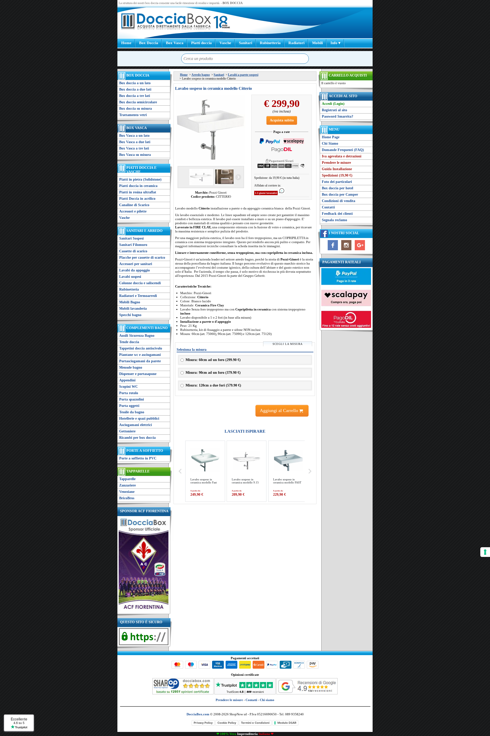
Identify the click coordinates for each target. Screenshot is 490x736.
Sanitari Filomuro (133, 245)
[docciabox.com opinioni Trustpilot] (245, 693)
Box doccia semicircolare (138, 102)
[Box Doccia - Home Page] (166, 22)
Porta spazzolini (131, 399)
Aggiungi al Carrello (279, 410)
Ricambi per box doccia (137, 438)
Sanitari (245, 43)
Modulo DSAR (286, 723)
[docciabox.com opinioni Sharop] (183, 693)
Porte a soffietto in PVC (137, 458)
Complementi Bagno (147, 328)
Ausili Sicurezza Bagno (136, 336)
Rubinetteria (270, 43)
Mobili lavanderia (133, 308)
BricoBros (126, 498)
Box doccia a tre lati (134, 96)
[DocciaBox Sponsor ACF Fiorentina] (143, 610)
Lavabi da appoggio (134, 270)
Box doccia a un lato (135, 83)
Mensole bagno (130, 367)
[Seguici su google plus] (359, 250)
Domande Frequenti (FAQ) (343, 150)
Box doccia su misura (135, 108)
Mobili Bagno (129, 302)
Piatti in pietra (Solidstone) (140, 179)
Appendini (127, 380)
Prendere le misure (336, 163)
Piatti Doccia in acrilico (137, 199)
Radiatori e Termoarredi (138, 296)
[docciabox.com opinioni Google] (307, 693)
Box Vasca (174, 43)
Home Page (330, 137)
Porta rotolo (128, 393)
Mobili (317, 43)
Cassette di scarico (133, 251)
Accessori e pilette (132, 211)
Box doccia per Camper (340, 194)
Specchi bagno (130, 315)
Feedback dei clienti (337, 214)
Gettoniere (127, 431)
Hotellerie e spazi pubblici (139, 418)
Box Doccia (148, 43)
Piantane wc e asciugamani (140, 355)
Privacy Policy (203, 723)
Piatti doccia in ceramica (138, 186)
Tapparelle (138, 471)
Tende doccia (129, 342)
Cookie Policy (226, 723)
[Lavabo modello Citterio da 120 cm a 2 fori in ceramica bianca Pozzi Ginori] (200, 177)
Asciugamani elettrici (135, 425)
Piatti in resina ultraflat (137, 192)
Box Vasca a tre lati (134, 148)
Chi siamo (267, 700)
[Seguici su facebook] (332, 250)
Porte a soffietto (144, 451)
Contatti (328, 207)
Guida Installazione (337, 169)
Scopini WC (128, 387)
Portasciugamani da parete (140, 361)
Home (126, 43)
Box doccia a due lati (135, 89)
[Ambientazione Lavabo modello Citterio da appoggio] (226, 177)
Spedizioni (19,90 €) (337, 175)
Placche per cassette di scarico (142, 257)
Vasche (225, 43)
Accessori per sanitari (135, 264)
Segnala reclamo (334, 220)
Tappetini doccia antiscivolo (140, 348)
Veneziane (126, 492)
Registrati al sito (334, 110)
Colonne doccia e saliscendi (140, 283)
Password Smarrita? (337, 116)
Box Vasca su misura (135, 155)
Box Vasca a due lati (134, 142)
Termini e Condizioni (255, 723)
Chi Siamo (330, 143)
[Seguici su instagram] (346, 250)
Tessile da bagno (131, 412)
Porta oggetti (129, 406)
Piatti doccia (201, 43)
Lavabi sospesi (130, 277)
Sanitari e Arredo (144, 231)
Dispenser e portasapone (137, 374)
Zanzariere (127, 485)
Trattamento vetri (133, 115)
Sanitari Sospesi (131, 238)
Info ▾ (335, 43)
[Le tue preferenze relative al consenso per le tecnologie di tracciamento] (485, 552)
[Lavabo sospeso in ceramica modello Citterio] (210, 129)
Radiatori (296, 43)
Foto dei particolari (337, 182)
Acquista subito (282, 120)
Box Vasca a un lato (134, 136)
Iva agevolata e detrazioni (341, 156)
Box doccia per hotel (337, 188)
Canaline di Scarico (134, 205)
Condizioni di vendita (338, 201)
